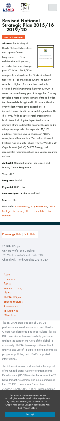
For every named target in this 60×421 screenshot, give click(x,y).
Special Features (13, 301)
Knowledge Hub (11, 234)
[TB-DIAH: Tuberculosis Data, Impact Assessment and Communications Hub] (24, 7)
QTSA (52, 206)
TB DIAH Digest (13, 297)
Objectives (10, 315)
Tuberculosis (46, 211)
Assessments (11, 306)
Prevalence (41, 206)
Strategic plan (9, 211)
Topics (7, 283)
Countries (9, 279)
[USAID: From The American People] (9, 7)
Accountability (22, 206)
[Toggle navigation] (52, 7)
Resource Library (13, 288)
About (7, 274)
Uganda (6, 215)
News (7, 292)
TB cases (34, 211)
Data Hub (29, 234)
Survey (21, 211)
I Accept (30, 414)
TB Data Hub (11, 310)
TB (27, 211)
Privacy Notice (29, 408)
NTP (32, 206)
